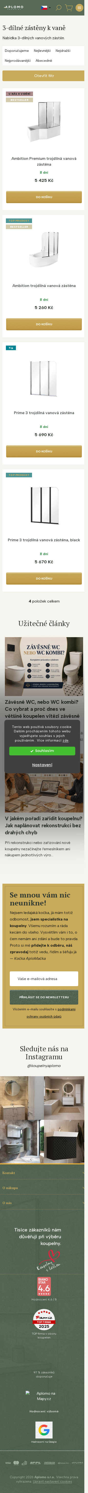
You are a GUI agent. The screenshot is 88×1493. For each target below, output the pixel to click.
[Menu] (79, 8)
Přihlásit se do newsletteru (44, 997)
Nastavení (42, 764)
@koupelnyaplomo (44, 1065)
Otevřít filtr (44, 75)
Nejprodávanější (18, 61)
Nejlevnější (42, 51)
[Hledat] (58, 8)
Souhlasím (44, 751)
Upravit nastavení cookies (52, 1481)
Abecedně (44, 61)
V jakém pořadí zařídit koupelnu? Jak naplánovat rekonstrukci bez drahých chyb (43, 825)
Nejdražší (63, 51)
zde (66, 740)
